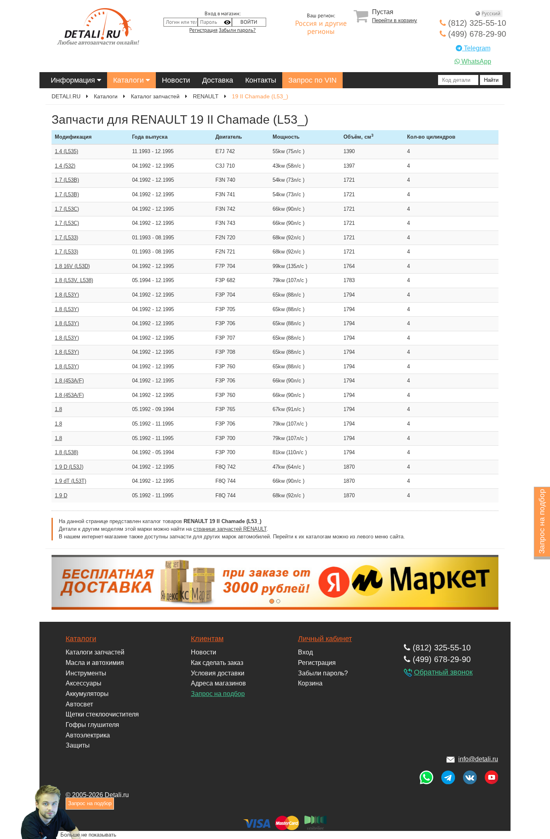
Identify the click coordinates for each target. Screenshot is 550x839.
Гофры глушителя (92, 724)
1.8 (58, 409)
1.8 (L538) (66, 452)
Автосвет (79, 704)
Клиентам (207, 639)
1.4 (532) (65, 166)
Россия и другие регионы (321, 28)
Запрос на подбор (218, 693)
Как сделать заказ (217, 662)
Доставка (217, 80)
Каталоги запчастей (95, 652)
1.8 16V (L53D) (72, 266)
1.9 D (61, 495)
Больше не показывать (88, 834)
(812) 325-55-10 (476, 23)
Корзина (310, 683)
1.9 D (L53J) (69, 467)
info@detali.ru (478, 759)
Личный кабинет (325, 639)
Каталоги (129, 80)
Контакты (260, 80)
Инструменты (86, 673)
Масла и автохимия (95, 662)
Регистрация (203, 30)
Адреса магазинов (218, 683)
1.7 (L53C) (67, 209)
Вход (305, 652)
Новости (176, 80)
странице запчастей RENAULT (230, 529)
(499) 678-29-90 (476, 33)
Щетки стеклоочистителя (102, 714)
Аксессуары (83, 683)
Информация (74, 80)
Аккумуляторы (87, 693)
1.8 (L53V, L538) (74, 280)
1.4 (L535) (66, 151)
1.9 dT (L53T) (70, 481)
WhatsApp (475, 61)
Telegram (476, 48)
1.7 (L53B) (67, 180)
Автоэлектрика (88, 735)
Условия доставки (217, 673)
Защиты (78, 745)
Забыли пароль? (237, 30)
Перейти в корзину (394, 20)
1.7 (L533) (66, 238)
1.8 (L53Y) (67, 295)
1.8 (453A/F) (69, 381)
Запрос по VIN (312, 80)
